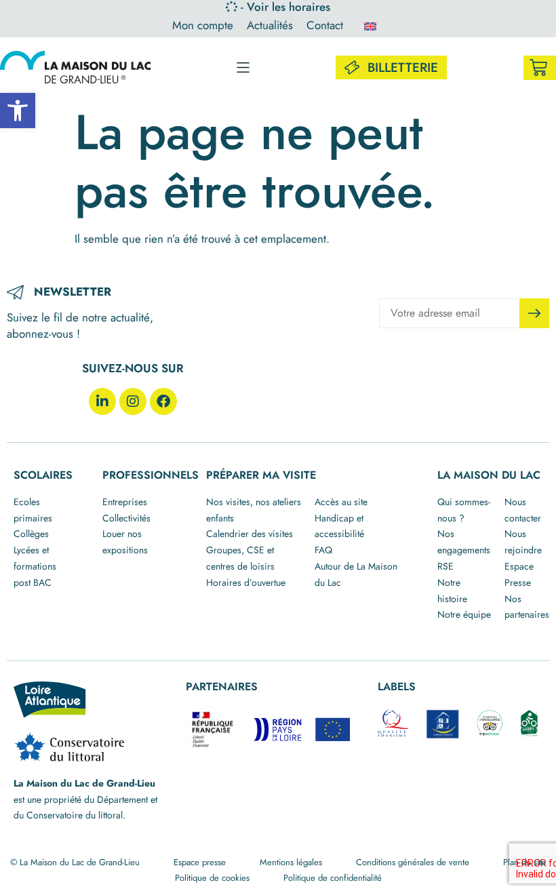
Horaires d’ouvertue (245, 582)
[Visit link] (539, 68)
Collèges (31, 533)
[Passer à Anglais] (370, 25)
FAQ (323, 550)
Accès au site (341, 502)
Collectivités (126, 518)
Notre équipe (464, 614)
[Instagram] (132, 401)
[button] (17, 110)
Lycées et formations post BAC (35, 566)
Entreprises (124, 502)
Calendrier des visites (249, 533)
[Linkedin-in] (102, 401)
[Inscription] (534, 313)
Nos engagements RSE (463, 550)
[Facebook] (163, 401)
